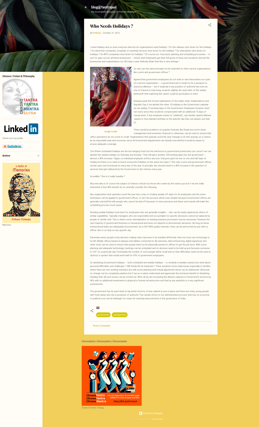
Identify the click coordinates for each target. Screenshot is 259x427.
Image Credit (110, 131)
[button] (209, 25)
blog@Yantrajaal (103, 7)
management (119, 314)
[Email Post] (98, 308)
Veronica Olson (157, 419)
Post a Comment (101, 325)
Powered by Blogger (153, 413)
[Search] (215, 8)
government (103, 314)
